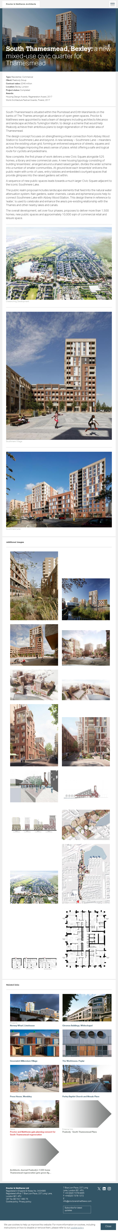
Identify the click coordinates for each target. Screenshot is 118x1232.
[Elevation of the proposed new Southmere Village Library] (86, 791)
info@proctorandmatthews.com (77, 1202)
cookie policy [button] (77, 1228)
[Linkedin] (104, 1189)
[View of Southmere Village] (86, 689)
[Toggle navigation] (112, 4)
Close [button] (108, 1226)
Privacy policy (25, 1202)
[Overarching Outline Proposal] (34, 887)
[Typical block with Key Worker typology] (86, 938)
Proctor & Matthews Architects (21, 4)
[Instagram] (109, 1189)
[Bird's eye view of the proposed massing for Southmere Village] (86, 825)
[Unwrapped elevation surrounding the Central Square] (34, 823)
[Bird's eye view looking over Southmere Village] (34, 685)
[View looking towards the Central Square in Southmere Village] (86, 648)
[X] (99, 1189)
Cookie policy (12, 1202)
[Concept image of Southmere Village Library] (34, 786)
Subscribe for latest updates (73, 1209)
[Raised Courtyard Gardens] (86, 741)
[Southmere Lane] (34, 735)
